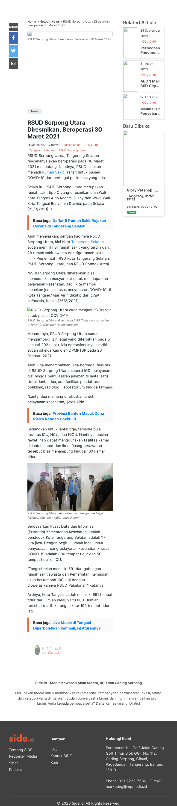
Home (31, 21)
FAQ (53, 749)
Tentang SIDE (20, 749)
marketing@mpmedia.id (126, 786)
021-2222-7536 (132, 781)
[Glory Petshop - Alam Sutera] (144, 158)
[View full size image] (70, 33)
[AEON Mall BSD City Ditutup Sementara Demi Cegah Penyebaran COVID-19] (130, 76)
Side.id (78, 803)
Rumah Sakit (53, 172)
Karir (54, 762)
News (44, 21)
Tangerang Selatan (87, 241)
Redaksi (16, 769)
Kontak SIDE (61, 755)
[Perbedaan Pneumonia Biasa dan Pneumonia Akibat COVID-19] (130, 42)
